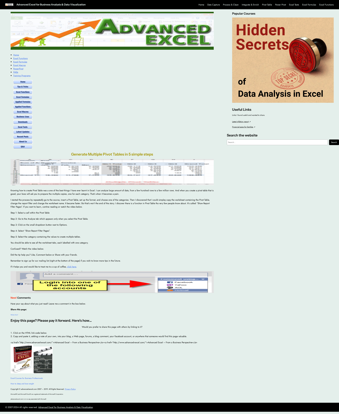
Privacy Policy (70, 389)
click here (71, 266)
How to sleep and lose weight (22, 383)
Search (334, 142)
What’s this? (14, 315)
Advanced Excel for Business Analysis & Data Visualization (51, 4)
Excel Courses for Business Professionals (27, 378)
